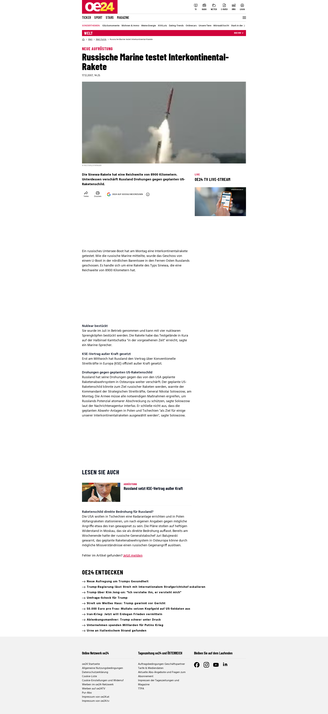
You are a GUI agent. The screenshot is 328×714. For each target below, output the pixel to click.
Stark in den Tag (239, 25)
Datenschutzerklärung (95, 672)
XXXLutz (162, 25)
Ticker (86, 17)
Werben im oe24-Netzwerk (98, 684)
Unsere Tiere (205, 25)
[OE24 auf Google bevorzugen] (148, 194)
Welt (88, 33)
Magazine (123, 17)
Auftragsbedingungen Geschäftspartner (161, 664)
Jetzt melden (132, 555)
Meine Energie (148, 25)
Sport (98, 17)
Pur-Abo (87, 693)
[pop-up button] (235, 210)
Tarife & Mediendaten (150, 668)
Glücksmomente (110, 25)
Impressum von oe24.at (95, 697)
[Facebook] (197, 665)
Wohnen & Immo (130, 25)
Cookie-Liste (89, 676)
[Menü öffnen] (244, 17)
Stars (110, 17)
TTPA (141, 688)
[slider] (211, 210)
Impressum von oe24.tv (95, 701)
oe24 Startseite (91, 664)
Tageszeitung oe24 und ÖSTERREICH (160, 653)
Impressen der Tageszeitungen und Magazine (158, 682)
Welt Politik (101, 39)
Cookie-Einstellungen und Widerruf (103, 680)
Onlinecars (191, 25)
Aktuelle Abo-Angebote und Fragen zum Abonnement (162, 674)
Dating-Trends (176, 25)
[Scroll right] (244, 26)
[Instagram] (206, 665)
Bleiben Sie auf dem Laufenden (213, 653)
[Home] (83, 39)
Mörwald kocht (221, 25)
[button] (200, 210)
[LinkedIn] (225, 665)
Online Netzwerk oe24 (95, 653)
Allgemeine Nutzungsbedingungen (102, 668)
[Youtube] (216, 665)
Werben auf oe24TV (93, 688)
